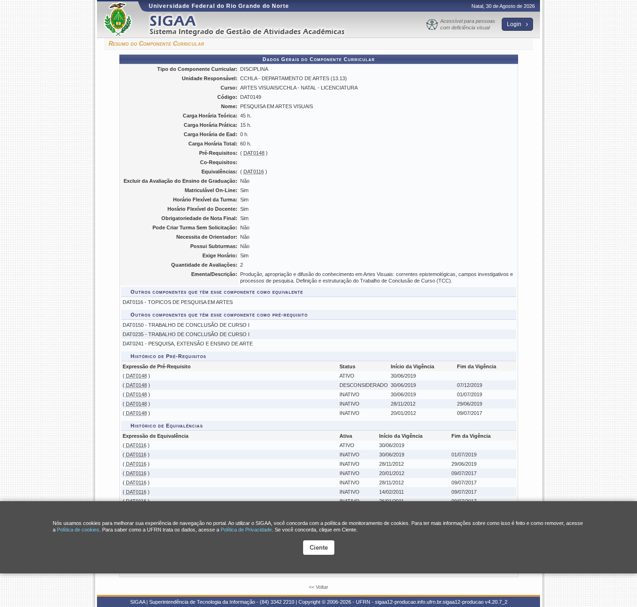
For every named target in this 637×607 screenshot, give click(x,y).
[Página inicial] (254, 25)
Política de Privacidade (246, 529)
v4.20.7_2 (496, 602)
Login (515, 24)
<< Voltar (318, 587)
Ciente (319, 547)
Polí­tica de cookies (78, 529)
